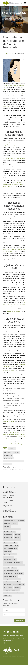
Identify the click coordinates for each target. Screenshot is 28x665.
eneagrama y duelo (8, 546)
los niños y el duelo (18, 562)
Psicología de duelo (8, 573)
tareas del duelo (7, 593)
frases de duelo (7, 551)
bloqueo (15, 523)
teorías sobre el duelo (18, 593)
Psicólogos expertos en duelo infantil (12, 579)
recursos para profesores (18, 584)
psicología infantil (19, 573)
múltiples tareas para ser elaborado (14, 85)
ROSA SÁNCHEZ (8, 501)
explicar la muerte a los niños (10, 548)
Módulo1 (16, 565)
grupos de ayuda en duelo (10, 554)
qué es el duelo (7, 584)
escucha (16, 546)
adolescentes (21, 521)
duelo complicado (8, 455)
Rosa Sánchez (17, 587)
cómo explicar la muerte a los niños (12, 529)
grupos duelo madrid (8, 458)
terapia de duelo (7, 596)
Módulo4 (22, 565)
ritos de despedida (8, 587)
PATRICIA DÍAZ (7, 491)
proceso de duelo (8, 371)
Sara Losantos (7, 590)
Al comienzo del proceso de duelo (14, 158)
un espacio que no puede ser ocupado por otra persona (14, 144)
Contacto (20, 643)
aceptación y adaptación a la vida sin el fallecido (14, 250)
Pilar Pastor (9, 54)
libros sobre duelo (8, 562)
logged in (11, 470)
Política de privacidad (15, 642)
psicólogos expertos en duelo (10, 576)
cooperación (7, 526)
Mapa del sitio (6, 642)
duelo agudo (16, 452)
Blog (5, 448)
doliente (13, 532)
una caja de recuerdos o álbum (14, 365)
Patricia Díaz (6, 568)
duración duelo (7, 543)
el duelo (15, 543)
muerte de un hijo (8, 565)
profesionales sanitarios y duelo (11, 571)
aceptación (6, 106)
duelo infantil (17, 537)
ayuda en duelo (7, 452)
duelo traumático (17, 540)
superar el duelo (7, 464)
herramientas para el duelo (10, 461)
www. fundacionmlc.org (14, 444)
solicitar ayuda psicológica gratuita (14, 438)
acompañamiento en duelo (10, 521)
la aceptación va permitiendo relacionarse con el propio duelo (14, 184)
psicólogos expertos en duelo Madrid (12, 582)
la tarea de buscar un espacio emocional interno (14, 305)
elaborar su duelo (8, 421)
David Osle (6, 532)
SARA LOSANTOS (8, 496)
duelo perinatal (7, 540)
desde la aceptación (14, 311)
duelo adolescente (8, 534)
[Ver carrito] (21, 3)
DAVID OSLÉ (7, 510)
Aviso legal (14, 643)
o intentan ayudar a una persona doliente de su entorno (14, 433)
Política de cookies (7, 643)
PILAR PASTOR (7, 505)
